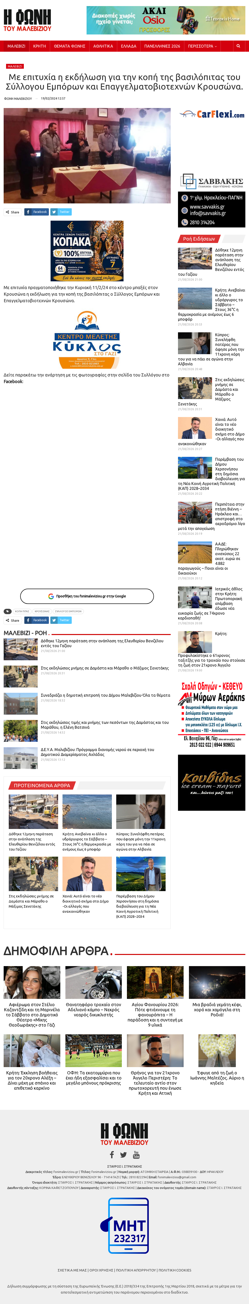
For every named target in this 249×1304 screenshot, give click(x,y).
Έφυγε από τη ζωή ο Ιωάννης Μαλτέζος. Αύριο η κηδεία (217, 1077)
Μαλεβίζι (16, 46)
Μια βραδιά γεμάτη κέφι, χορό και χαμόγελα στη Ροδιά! (217, 1009)
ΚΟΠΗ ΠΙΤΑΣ (22, 611)
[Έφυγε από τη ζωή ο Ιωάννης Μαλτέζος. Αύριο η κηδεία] (217, 1050)
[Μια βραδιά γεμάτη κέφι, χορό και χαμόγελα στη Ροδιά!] (217, 982)
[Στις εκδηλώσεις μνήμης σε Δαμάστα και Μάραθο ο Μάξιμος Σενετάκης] (21, 676)
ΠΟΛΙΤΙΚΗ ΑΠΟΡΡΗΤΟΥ (136, 1270)
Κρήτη (39, 46)
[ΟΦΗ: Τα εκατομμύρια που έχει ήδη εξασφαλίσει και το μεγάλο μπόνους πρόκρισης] (93, 1050)
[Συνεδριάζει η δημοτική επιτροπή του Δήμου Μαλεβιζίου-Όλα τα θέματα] (21, 704)
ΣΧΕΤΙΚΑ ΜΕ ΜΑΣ (72, 1270)
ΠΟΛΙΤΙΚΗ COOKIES (175, 1270)
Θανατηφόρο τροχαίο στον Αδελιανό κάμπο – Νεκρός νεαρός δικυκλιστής (93, 1009)
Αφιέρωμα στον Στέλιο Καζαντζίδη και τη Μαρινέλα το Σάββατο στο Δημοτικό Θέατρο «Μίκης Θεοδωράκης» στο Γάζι (32, 1014)
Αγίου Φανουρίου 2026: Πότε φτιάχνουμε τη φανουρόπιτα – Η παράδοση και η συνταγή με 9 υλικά (155, 1014)
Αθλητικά (103, 46)
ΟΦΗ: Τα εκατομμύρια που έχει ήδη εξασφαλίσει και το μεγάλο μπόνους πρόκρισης (94, 1077)
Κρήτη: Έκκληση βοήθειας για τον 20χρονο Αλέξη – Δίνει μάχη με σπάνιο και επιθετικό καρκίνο (32, 1080)
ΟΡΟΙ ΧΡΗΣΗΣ (101, 1270)
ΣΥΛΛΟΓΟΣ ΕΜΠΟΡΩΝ (68, 611)
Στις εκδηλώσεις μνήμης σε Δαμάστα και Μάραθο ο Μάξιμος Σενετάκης (105, 668)
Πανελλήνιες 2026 (162, 46)
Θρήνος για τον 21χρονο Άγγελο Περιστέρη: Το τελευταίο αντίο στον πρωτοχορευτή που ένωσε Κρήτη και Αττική (155, 1082)
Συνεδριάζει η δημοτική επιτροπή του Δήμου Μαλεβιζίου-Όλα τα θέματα (105, 695)
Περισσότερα (200, 46)
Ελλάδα (128, 46)
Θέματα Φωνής (69, 46)
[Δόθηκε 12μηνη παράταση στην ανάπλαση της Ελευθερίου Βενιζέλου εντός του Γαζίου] (21, 649)
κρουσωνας (42, 611)
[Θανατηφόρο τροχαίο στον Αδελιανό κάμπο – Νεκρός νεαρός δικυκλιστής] (93, 982)
